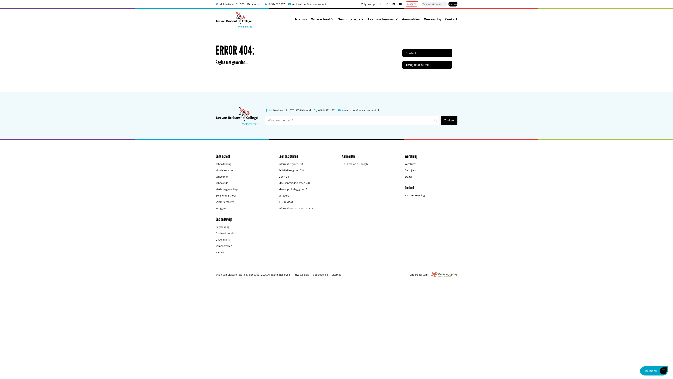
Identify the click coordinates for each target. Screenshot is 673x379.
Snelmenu (650, 371)
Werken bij (432, 19)
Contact (451, 19)
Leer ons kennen (381, 19)
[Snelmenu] (663, 370)
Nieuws (301, 19)
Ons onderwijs (349, 19)
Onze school (320, 19)
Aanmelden (411, 19)
